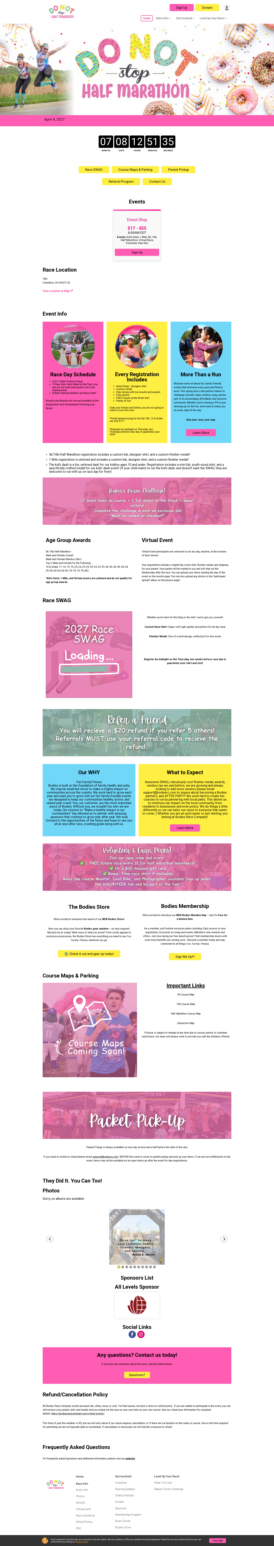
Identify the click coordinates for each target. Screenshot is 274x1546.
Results (80, 1502)
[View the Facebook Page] (132, 1334)
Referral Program (121, 181)
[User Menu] (227, 7)
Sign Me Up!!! (185, 957)
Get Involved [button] (184, 18)
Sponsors (121, 1508)
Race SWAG (94, 170)
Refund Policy (84, 1521)
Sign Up (181, 8)
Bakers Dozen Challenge (168, 1489)
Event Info (82, 1490)
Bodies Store (123, 1527)
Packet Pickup (178, 170)
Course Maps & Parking (135, 170)
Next (227, 1239)
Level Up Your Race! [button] (212, 18)
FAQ (78, 1528)
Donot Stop (137, 219)
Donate (207, 8)
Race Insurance (85, 1515)
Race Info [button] (162, 18)
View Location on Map (56, 291)
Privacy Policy (82, 1542)
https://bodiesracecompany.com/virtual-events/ (77, 1413)
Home (146, 18)
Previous (52, 1239)
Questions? (137, 1375)
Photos (80, 1496)
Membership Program (128, 1514)
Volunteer (121, 1482)
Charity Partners (124, 1495)
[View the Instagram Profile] (141, 1334)
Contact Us (157, 181)
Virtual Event (83, 1509)
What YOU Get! (163, 1482)
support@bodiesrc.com (105, 1156)
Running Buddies (125, 1489)
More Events (122, 1521)
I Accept (217, 1540)
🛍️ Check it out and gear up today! (89, 954)
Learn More (200, 433)
